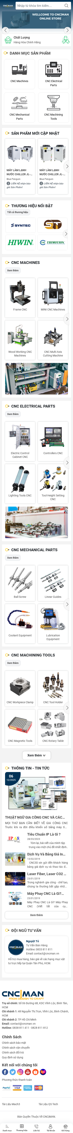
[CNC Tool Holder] (53, 685)
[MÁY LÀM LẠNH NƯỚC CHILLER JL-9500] (20, 153)
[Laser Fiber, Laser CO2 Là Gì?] (15, 879)
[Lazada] (43, 1072)
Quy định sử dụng (12, 1057)
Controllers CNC (53, 453)
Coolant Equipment (20, 635)
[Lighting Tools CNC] (20, 479)
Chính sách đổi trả (13, 1052)
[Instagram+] (20, 1072)
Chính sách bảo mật (14, 1042)
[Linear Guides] (53, 580)
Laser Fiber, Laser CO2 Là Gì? (47, 874)
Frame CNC (20, 309)
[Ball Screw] (20, 580)
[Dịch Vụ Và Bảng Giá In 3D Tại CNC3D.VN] (15, 859)
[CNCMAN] (36, 20)
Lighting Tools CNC (20, 495)
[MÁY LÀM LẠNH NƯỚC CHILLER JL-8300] (53, 153)
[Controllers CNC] (53, 436)
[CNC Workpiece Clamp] (20, 685)
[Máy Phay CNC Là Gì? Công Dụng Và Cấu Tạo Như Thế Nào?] (15, 898)
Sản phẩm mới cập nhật (35, 133)
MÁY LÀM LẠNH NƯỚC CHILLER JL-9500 (18, 172)
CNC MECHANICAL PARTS (34, 549)
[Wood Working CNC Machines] (20, 335)
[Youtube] (28, 1072)
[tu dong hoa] (36, 378)
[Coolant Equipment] (20, 619)
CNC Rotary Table (53, 740)
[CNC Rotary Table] (53, 724)
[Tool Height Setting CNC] (53, 479)
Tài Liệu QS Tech (48, 1104)
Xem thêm (12, 270)
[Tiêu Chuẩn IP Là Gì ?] (15, 839)
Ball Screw (20, 596)
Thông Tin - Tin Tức (30, 768)
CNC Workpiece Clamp (20, 702)
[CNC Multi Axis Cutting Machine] (53, 335)
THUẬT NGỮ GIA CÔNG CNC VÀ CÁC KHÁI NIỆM (33, 817)
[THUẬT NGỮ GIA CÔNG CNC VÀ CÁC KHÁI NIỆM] (36, 793)
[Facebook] (5, 1072)
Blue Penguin (13, 179)
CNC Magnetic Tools (20, 740)
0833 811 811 (44, 949)
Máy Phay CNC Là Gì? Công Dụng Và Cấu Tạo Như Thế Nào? (45, 894)
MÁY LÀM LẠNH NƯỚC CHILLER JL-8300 (51, 172)
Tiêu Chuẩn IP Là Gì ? (44, 834)
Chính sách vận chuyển (16, 1047)
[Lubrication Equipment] (53, 619)
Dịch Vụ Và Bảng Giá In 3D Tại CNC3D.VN (45, 854)
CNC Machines (25, 262)
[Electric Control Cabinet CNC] (20, 436)
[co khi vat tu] (36, 522)
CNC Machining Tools (33, 655)
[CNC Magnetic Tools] (20, 724)
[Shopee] (35, 1072)
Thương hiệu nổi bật (32, 205)
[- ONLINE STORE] (8, 6)
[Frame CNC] (20, 293)
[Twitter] (13, 1072)
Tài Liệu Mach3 (11, 1104)
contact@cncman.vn (46, 953)
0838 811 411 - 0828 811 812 (30, 1027)
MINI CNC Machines (53, 309)
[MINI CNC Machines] (53, 293)
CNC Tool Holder (53, 702)
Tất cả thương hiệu (17, 212)
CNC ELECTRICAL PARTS (33, 406)
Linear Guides (53, 596)
